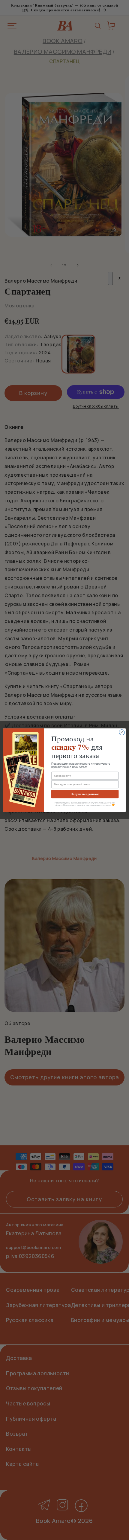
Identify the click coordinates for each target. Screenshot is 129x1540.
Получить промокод (84, 794)
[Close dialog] (121, 732)
